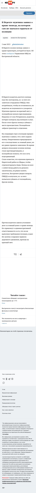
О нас (3, 389)
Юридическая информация (9, 393)
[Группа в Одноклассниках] (6, 379)
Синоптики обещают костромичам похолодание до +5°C (14, 300)
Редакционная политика (8, 403)
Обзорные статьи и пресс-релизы (11, 406)
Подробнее (5, 434)
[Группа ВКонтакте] (3, 379)
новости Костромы (18, 38)
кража (5, 38)
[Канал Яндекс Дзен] (12, 379)
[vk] (15, 254)
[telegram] (21, 254)
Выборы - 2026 (13, 8)
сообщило (10, 53)
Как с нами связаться (8, 410)
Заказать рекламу (25, 8)
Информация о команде (8, 399)
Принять (29, 13)
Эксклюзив (4, 8)
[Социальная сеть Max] (3, 383)
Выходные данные (7, 396)
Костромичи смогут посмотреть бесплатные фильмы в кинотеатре (18, 310)
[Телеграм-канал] (9, 379)
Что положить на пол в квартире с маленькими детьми (14, 320)
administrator (18, 44)
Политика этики (6, 413)
